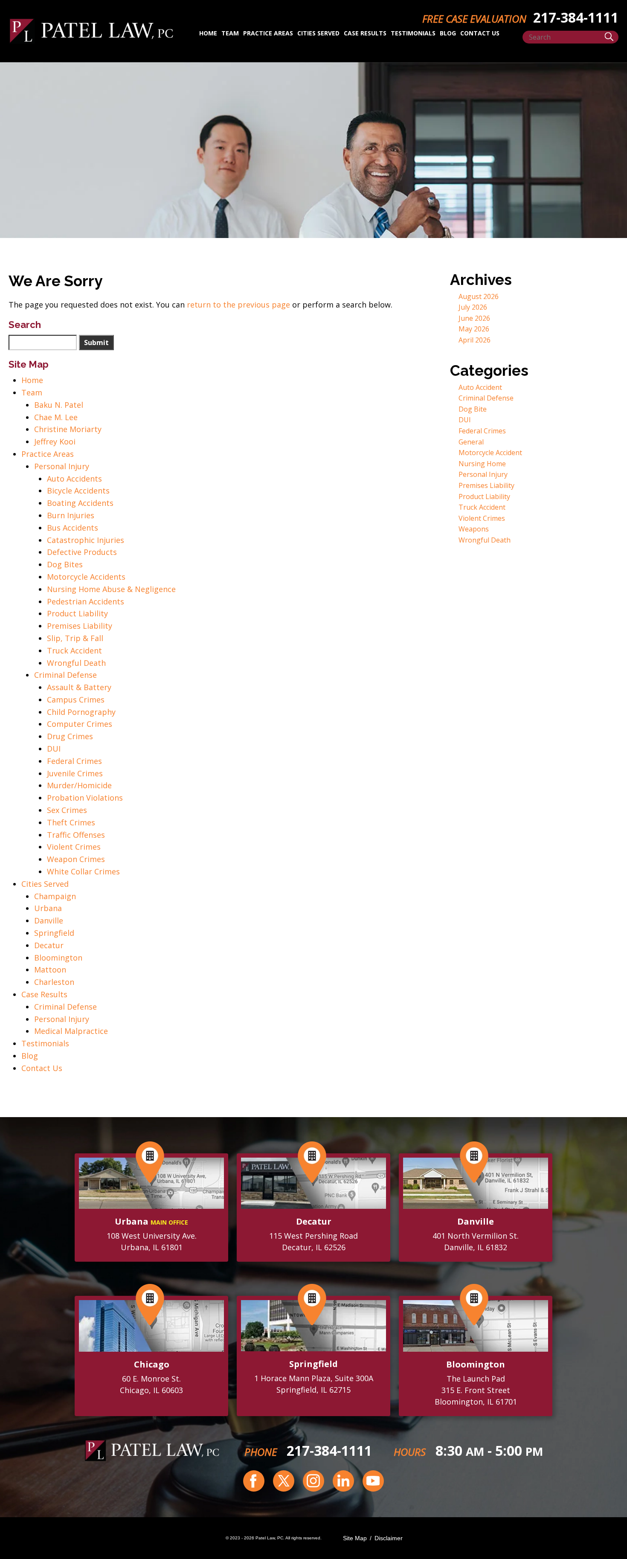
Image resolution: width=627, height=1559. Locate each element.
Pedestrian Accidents (85, 601)
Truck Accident (74, 650)
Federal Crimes (74, 761)
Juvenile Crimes (75, 773)
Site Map (355, 1538)
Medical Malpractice (71, 1031)
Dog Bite (473, 409)
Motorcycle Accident (490, 452)
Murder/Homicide (79, 785)
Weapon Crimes (76, 859)
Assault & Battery (79, 687)
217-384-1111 (329, 1450)
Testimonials (413, 33)
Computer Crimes (79, 724)
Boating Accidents (80, 503)
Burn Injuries (70, 515)
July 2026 (473, 307)
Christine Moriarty (68, 429)
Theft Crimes (71, 822)
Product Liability (77, 613)
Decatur (49, 945)
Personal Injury (61, 466)
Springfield (54, 933)
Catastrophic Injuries (85, 540)
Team (230, 33)
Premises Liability (79, 626)
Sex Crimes (67, 810)
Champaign (55, 896)
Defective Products (82, 552)
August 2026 (479, 296)
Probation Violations (85, 798)
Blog (448, 33)
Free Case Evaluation (474, 19)
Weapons (474, 529)
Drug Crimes (70, 736)
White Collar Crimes (83, 871)
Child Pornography (81, 712)
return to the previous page (238, 304)
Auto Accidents (74, 478)
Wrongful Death (76, 663)
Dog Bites (65, 564)
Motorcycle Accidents (86, 577)
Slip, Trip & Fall (75, 638)
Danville (48, 920)
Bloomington (58, 957)
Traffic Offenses (76, 835)
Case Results (365, 33)
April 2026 (475, 340)
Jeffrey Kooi (54, 441)
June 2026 (474, 318)
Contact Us (479, 33)
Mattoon (50, 969)
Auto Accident (480, 387)
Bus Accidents (72, 528)
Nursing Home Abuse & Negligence (111, 589)
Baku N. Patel (58, 405)
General (471, 442)
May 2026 (474, 329)
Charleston (54, 982)
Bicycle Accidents (78, 490)
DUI (54, 748)
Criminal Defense (65, 675)
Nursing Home (482, 463)
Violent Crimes (74, 847)
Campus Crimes (75, 699)
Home (208, 33)
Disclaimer (388, 1538)
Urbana (48, 908)
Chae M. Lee (56, 417)
